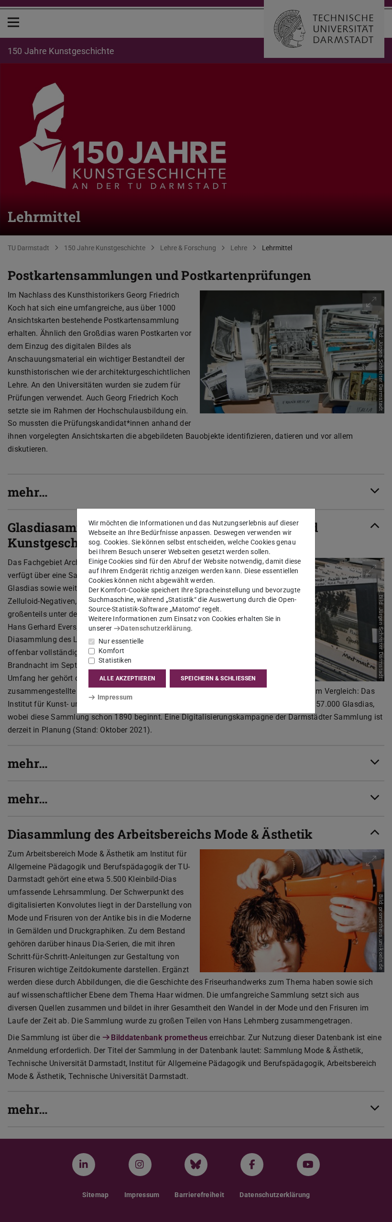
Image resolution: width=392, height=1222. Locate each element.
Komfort (111, 651)
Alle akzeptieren (127, 678)
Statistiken (114, 660)
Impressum (115, 697)
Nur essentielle (121, 641)
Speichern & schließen (218, 678)
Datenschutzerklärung (155, 628)
